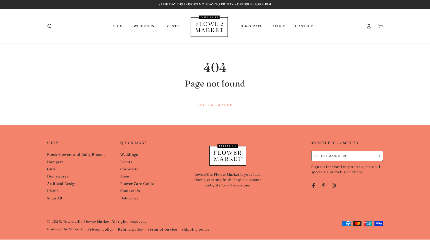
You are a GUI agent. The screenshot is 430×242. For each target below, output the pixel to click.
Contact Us (130, 190)
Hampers (55, 162)
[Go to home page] (209, 26)
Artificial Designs (62, 183)
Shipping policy (195, 229)
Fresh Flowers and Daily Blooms (76, 154)
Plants (53, 190)
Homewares (57, 176)
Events (126, 162)
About (125, 176)
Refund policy (130, 229)
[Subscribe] (380, 156)
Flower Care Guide (137, 183)
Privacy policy (100, 229)
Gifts (51, 169)
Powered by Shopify (65, 229)
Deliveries (129, 198)
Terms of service (162, 229)
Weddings (129, 154)
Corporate (129, 169)
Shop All (54, 198)
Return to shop (214, 104)
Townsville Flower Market (86, 221)
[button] (49, 26)
